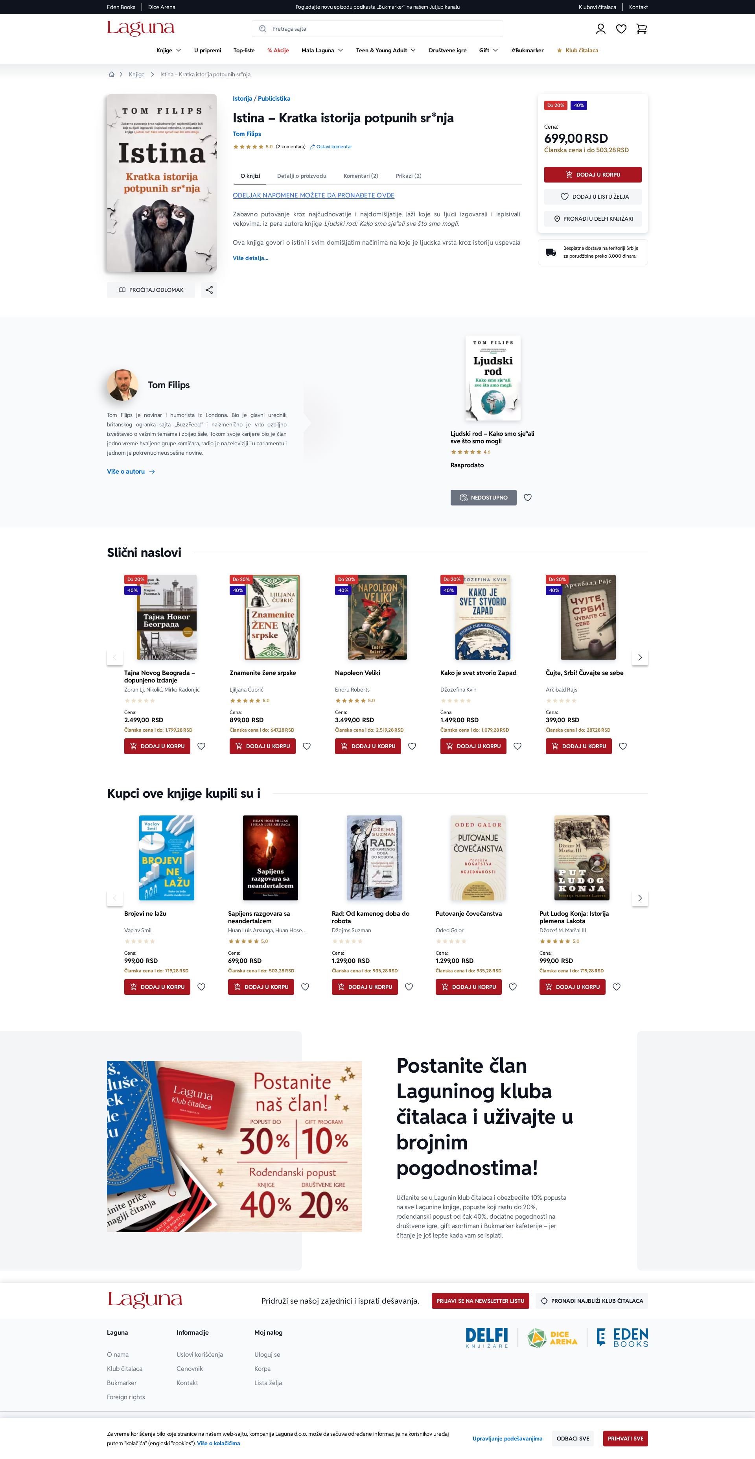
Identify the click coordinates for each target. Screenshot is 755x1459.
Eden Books (121, 7)
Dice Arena (161, 7)
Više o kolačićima (218, 1443)
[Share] (209, 290)
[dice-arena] (552, 1338)
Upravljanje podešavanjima (508, 1438)
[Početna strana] (143, 29)
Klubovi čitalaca (597, 7)
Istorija (242, 98)
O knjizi (250, 175)
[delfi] (487, 1338)
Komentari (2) (361, 175)
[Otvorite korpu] (641, 28)
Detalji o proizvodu (301, 175)
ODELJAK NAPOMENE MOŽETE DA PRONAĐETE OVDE (313, 195)
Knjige (137, 74)
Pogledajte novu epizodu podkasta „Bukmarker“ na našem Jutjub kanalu (378, 7)
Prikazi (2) (409, 175)
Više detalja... (250, 258)
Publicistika (274, 98)
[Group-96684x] (622, 1338)
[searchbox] (377, 28)
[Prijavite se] (601, 28)
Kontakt (638, 7)
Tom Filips (247, 134)
